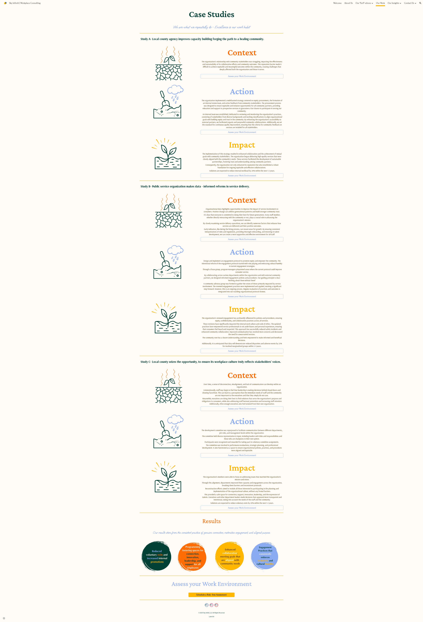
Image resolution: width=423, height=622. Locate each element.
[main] (211, 14)
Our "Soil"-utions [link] (363, 3)
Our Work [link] (380, 3)
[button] (420, 3)
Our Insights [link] (393, 3)
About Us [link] (348, 3)
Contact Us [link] (409, 3)
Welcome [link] (337, 3)
